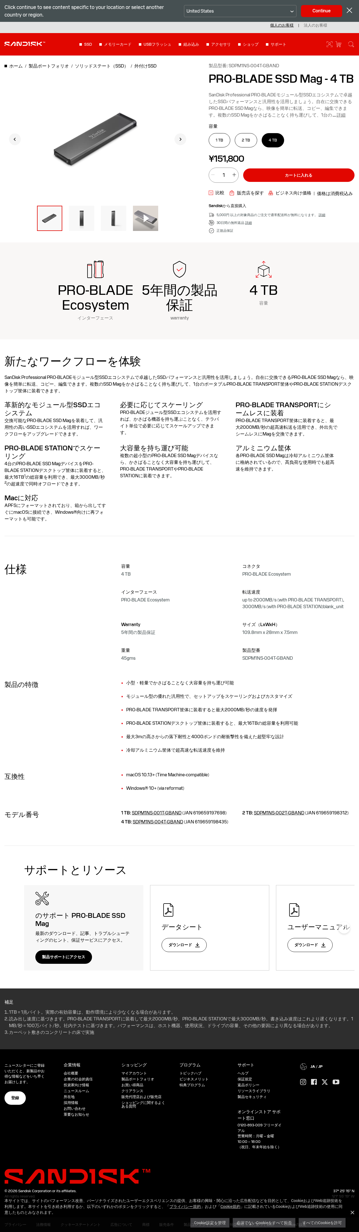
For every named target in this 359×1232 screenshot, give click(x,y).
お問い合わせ (75, 1108)
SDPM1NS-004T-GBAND (158, 822)
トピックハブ (190, 1073)
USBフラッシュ (157, 44)
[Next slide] (180, 139)
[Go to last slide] (15, 139)
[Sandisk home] (24, 43)
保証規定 (245, 1079)
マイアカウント (134, 1073)
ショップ (251, 44)
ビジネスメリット (194, 1079)
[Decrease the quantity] (213, 175)
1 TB (219, 140)
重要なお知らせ (76, 1114)
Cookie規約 (230, 1206)
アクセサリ (221, 44)
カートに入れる (298, 175)
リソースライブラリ (254, 1091)
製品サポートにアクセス (63, 956)
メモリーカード (118, 44)
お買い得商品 (132, 1085)
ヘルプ (243, 1073)
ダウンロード (181, 944)
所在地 (69, 1096)
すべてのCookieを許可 (322, 1222)
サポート (278, 44)
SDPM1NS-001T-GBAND (156, 813)
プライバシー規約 (185, 1206)
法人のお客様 (315, 25)
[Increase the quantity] (234, 175)
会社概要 (71, 1073)
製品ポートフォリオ (137, 1079)
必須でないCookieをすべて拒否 (264, 1222)
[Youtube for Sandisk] (336, 1082)
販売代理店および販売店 (141, 1096)
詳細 (341, 115)
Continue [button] (321, 11)
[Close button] (349, 11)
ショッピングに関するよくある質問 (143, 1104)
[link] (216, 193)
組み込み (191, 44)
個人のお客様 (282, 25)
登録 (15, 1097)
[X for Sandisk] (324, 1082)
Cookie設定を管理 (210, 1222)
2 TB (246, 140)
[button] (49, 218)
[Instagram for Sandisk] (303, 1082)
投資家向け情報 (76, 1085)
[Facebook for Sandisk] (314, 1082)
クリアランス (132, 1091)
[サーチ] (351, 44)
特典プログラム (192, 1085)
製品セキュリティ (252, 1096)
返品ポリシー (248, 1085)
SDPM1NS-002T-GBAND (279, 813)
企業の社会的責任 (78, 1079)
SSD (88, 44)
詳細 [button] (322, 215)
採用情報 (71, 1102)
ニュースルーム (76, 1091)
